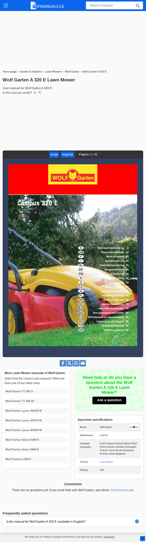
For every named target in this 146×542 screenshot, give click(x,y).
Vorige (54, 154)
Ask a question (109, 400)
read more (109, 536)
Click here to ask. (122, 490)
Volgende (67, 154)
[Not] (40, 92)
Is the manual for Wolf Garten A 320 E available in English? (46, 521)
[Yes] (34, 92)
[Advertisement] (73, 39)
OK (142, 538)
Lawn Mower (106, 462)
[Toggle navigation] (6, 5)
